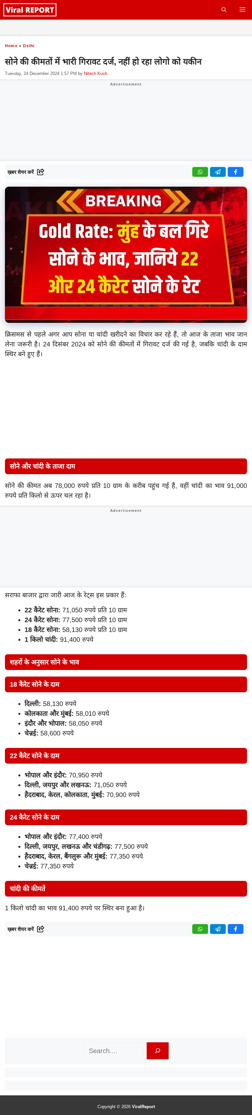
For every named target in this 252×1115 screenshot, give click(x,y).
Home (11, 46)
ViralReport (143, 1106)
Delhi (28, 46)
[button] (224, 10)
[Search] (158, 1050)
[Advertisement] (126, 410)
